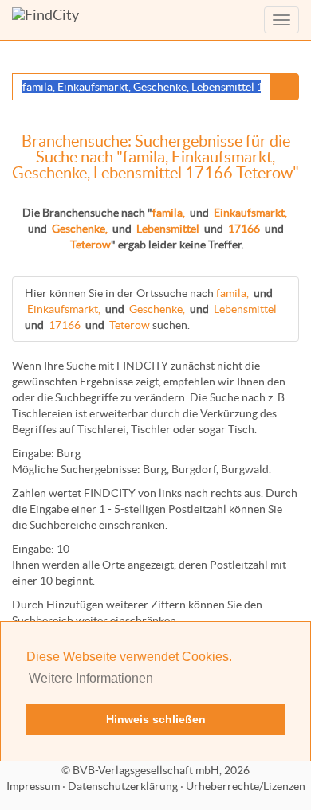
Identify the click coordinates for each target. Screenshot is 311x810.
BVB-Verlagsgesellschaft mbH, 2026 (161, 770)
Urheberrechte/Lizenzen (245, 786)
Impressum (33, 786)
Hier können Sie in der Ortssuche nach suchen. (151, 309)
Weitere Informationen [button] (91, 678)
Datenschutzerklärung (123, 786)
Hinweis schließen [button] (156, 719)
